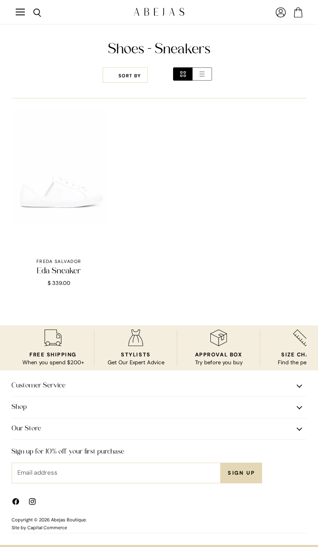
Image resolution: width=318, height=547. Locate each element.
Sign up (241, 473)
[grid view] (183, 74)
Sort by (129, 76)
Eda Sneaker (59, 271)
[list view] (202, 74)
